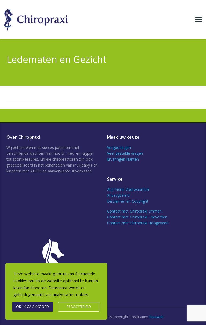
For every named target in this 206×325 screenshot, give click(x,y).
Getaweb (156, 316)
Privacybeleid (118, 195)
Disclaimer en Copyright (127, 201)
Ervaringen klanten (123, 159)
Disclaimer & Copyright (110, 316)
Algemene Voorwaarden (128, 189)
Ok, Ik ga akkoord (32, 306)
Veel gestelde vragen (125, 153)
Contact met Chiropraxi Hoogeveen (137, 222)
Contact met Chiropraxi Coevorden (137, 217)
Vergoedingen (119, 147)
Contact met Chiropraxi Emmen (134, 211)
